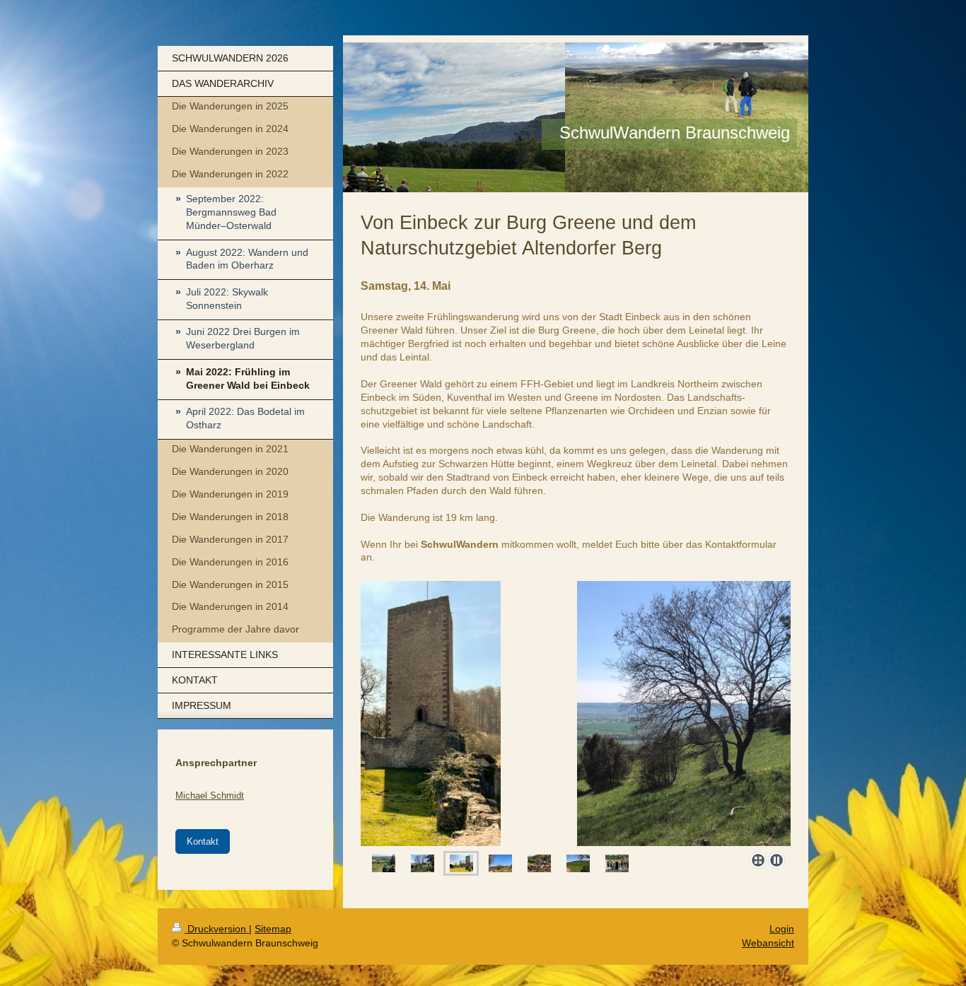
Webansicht (768, 943)
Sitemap (273, 928)
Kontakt (203, 841)
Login (781, 928)
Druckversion (217, 928)
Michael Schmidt (209, 795)
